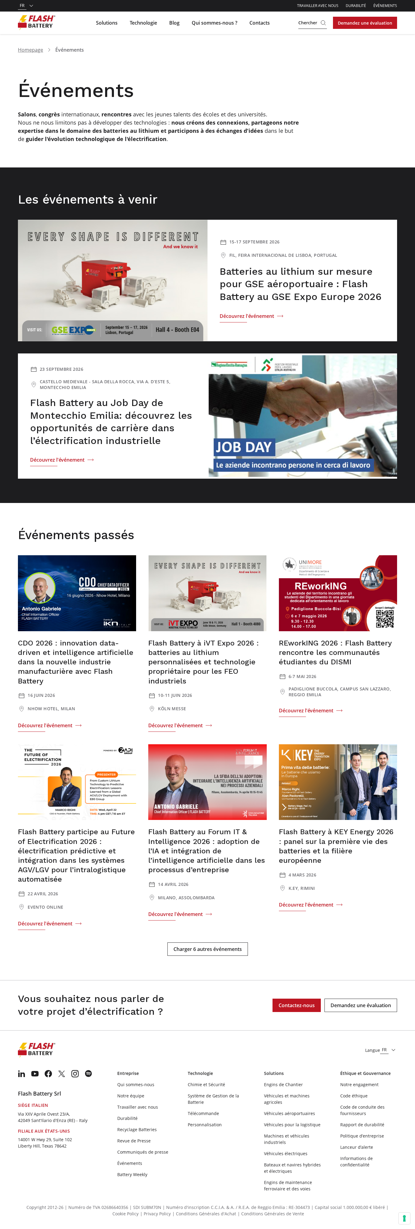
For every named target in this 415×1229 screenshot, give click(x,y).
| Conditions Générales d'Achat (204, 1214)
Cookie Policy (125, 1214)
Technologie (143, 22)
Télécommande (203, 1113)
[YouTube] (35, 1073)
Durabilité (356, 5)
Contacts (259, 22)
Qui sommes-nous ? (214, 22)
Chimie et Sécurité (206, 1084)
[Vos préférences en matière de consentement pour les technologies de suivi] (404, 1218)
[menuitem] (21, 1073)
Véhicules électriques (285, 1153)
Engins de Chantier (283, 1084)
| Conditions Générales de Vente (271, 1214)
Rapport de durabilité (362, 1124)
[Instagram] (75, 1073)
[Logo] (36, 22)
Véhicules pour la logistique (292, 1124)
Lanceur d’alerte (356, 1147)
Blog (174, 22)
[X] (61, 1073)
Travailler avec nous (317, 5)
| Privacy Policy (155, 1214)
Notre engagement (359, 1084)
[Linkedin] (21, 1073)
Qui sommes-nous (135, 1084)
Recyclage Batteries (137, 1129)
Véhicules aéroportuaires (289, 1113)
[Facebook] (48, 1073)
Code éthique (354, 1096)
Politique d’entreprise (362, 1136)
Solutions (107, 22)
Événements (385, 5)
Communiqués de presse (142, 1152)
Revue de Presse (134, 1141)
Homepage (30, 49)
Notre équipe (130, 1096)
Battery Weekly (132, 1174)
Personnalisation (205, 1124)
